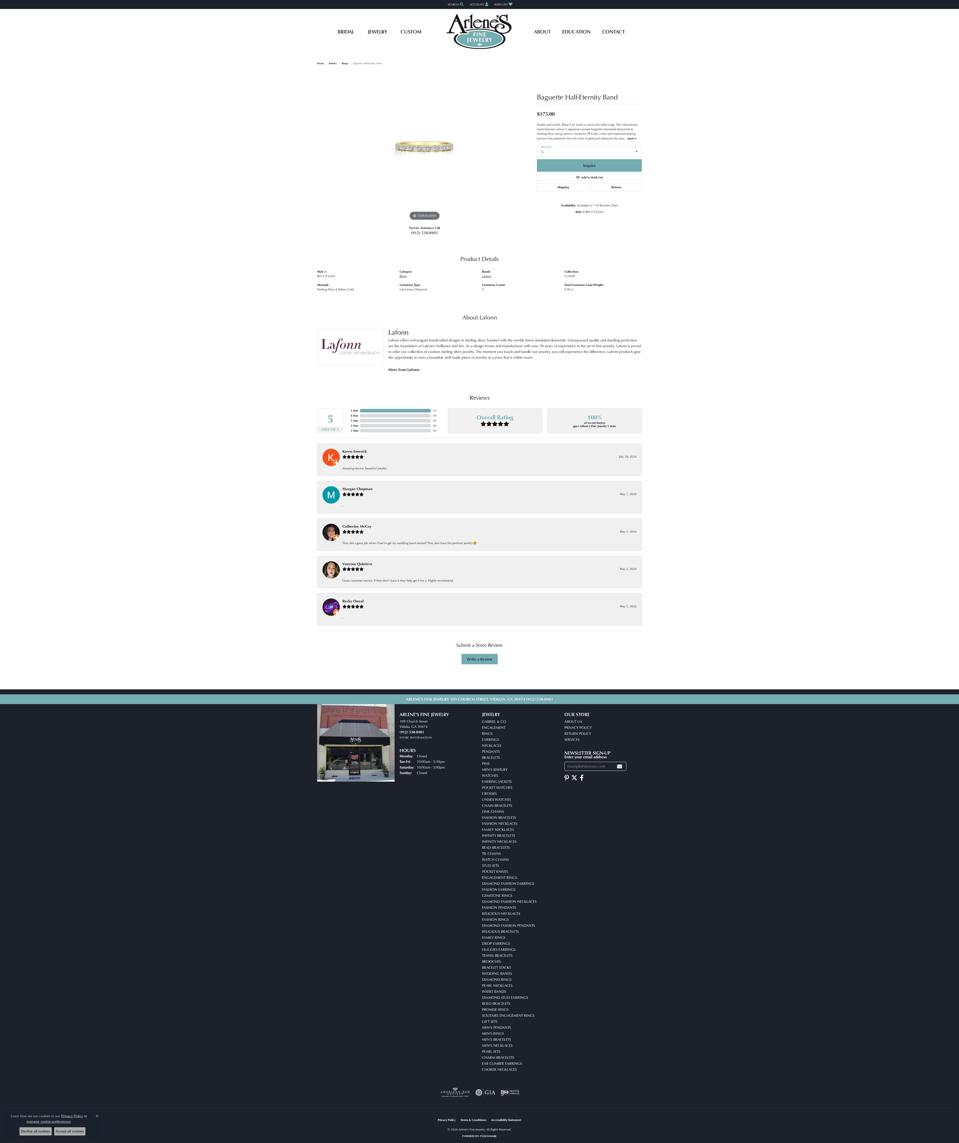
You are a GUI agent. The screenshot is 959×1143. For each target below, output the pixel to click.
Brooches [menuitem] (491, 961)
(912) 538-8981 (424, 232)
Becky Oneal (353, 601)
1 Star (354, 430)
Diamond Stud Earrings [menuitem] (505, 997)
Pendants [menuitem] (491, 751)
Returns (616, 187)
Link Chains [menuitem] (493, 811)
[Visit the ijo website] (509, 1092)
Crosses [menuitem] (489, 793)
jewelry (333, 63)
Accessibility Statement (506, 1120)
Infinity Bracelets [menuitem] (498, 835)
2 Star (354, 425)
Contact (613, 31)
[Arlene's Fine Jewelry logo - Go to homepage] (480, 31)
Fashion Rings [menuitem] (495, 919)
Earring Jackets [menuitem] (497, 781)
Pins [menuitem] (485, 763)
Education (576, 31)
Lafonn (486, 276)
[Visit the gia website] (485, 1092)
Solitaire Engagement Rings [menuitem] (508, 1015)
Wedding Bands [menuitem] (497, 973)
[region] (424, 147)
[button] (455, 4)
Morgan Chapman (357, 488)
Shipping (563, 187)
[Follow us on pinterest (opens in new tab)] (566, 778)
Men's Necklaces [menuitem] (497, 1045)
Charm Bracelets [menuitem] (498, 1057)
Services (571, 739)
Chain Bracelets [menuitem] (497, 805)
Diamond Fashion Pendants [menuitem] (508, 925)
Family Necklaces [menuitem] (498, 829)
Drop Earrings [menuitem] (496, 943)
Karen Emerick (354, 451)
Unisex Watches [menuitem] (496, 799)
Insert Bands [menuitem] (494, 991)
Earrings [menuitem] (490, 739)
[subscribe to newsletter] (619, 766)
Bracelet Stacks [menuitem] (496, 967)
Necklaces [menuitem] (491, 745)
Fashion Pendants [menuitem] (499, 907)
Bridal (346, 31)
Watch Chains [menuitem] (495, 859)
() (435, 410)
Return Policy (577, 733)
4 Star (354, 415)
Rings (345, 63)
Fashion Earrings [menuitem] (498, 889)
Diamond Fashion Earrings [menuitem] (508, 883)
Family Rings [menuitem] (493, 937)
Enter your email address (585, 757)
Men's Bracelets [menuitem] (496, 1039)
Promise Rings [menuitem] (495, 1009)
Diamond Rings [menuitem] (496, 979)
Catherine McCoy (356, 526)
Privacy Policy (578, 727)
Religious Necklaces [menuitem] (501, 913)
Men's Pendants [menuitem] (496, 1027)
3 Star (354, 420)
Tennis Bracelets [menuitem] (497, 955)
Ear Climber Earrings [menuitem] (502, 1063)
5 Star (354, 410)
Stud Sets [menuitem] (490, 865)
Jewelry (377, 31)
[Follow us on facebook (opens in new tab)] (582, 778)
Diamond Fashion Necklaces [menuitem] (509, 901)
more (631, 138)
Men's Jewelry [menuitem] (494, 769)
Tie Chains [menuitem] (491, 853)
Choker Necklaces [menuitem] (499, 1069)
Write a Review (479, 659)
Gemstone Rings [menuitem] (497, 895)
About (542, 31)
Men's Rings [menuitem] (493, 1033)
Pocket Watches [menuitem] (497, 787)
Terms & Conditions (473, 1120)
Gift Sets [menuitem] (489, 1021)
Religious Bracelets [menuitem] (500, 931)
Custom (411, 31)
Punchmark (488, 1136)
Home (320, 63)
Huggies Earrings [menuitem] (498, 949)
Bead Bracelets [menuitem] (496, 847)
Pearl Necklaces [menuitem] (497, 985)
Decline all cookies (35, 1131)
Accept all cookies (70, 1131)
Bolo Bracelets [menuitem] (496, 1003)
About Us (573, 721)
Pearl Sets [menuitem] (491, 1051)
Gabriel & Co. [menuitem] (494, 721)
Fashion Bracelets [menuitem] (499, 817)
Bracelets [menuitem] (491, 757)
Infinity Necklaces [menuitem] (499, 841)
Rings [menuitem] (487, 733)
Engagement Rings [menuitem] (499, 877)
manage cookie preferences (48, 1122)
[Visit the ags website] (455, 1092)
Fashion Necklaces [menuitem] (499, 823)
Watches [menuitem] (490, 775)
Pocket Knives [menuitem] (495, 871)
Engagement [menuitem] (493, 727)
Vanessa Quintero (357, 563)
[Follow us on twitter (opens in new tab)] (574, 778)
